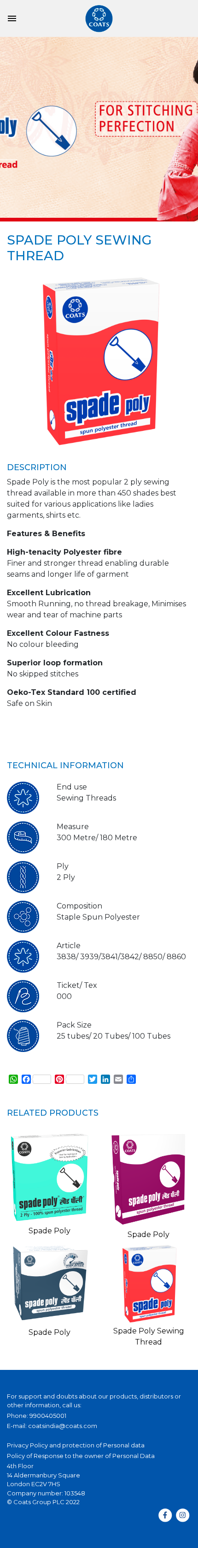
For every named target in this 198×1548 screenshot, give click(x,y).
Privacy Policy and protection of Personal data (76, 1445)
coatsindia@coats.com (62, 1425)
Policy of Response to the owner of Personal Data (81, 1455)
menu (12, 18)
